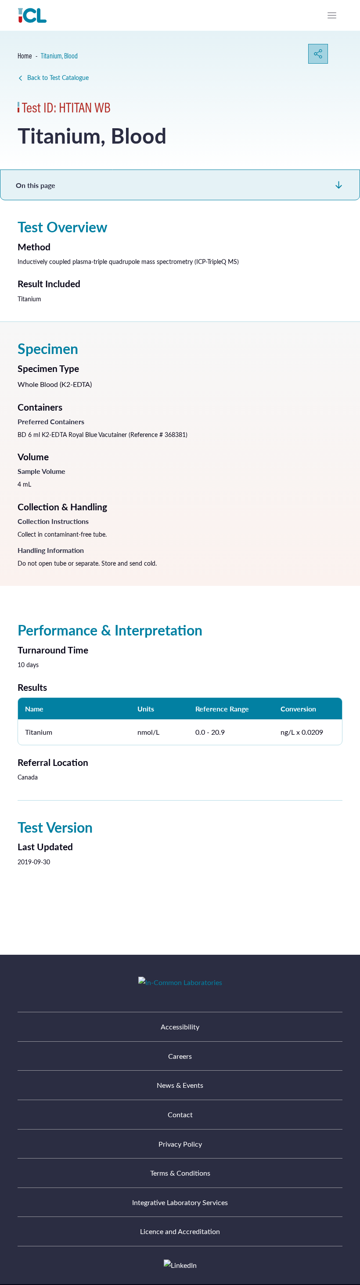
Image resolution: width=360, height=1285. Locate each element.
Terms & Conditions (180, 1172)
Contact (180, 1114)
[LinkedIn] (180, 1265)
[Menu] (331, 15)
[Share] (318, 54)
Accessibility (180, 1026)
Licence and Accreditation (180, 1231)
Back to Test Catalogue (58, 77)
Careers (180, 1056)
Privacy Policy (180, 1143)
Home (25, 55)
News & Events (180, 1085)
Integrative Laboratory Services (180, 1202)
